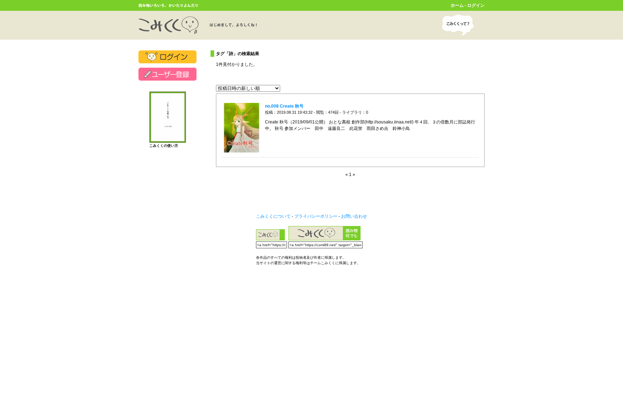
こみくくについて (273, 216)
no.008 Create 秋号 (284, 106)
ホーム (457, 5)
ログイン (476, 5)
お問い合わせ (354, 216)
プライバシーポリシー (315, 216)
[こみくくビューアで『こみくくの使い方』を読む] (167, 139)
